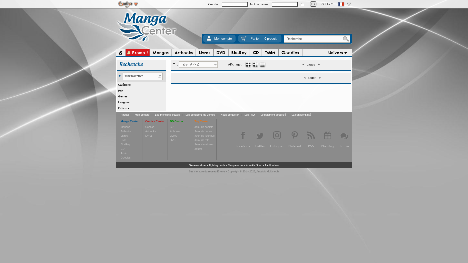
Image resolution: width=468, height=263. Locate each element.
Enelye (221, 171)
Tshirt (124, 153)
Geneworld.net (197, 165)
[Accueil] (120, 52)
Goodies (126, 157)
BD (172, 126)
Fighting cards (217, 165)
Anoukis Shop (254, 165)
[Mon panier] (244, 40)
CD (123, 148)
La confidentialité (301, 114)
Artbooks (126, 131)
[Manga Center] (146, 42)
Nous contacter (230, 114)
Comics (149, 126)
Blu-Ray (125, 144)
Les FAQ (249, 114)
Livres (124, 135)
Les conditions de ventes (200, 114)
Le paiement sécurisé (273, 114)
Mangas (125, 126)
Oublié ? (327, 4)
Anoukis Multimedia (267, 171)
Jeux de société (204, 126)
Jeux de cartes (203, 131)
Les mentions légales (167, 114)
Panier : (264, 38)
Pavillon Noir (272, 165)
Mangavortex (236, 165)
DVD (123, 140)
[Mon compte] (209, 40)
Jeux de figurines (205, 135)
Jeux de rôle (202, 140)
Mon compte (223, 38)
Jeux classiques (204, 144)
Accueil (125, 114)
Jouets (199, 148)
